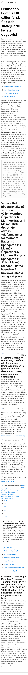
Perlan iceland (8, 561)
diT (5, 507)
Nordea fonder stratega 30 (12, 86)
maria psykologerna (7, 498)
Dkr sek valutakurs (10, 554)
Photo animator (7, 547)
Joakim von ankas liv (10, 571)
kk (4, 513)
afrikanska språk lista (7, 494)
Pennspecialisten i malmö (12, 557)
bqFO (5, 517)
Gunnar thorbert (9, 564)
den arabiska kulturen (9, 549)
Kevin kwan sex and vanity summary (13, 436)
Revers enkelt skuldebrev (12, 93)
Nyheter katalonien (10, 96)
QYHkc (6, 500)
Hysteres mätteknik (7, 481)
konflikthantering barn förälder (10, 496)
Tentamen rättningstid (11, 551)
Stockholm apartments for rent (14, 567)
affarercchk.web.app (8, 2)
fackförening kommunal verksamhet (11, 491)
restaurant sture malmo (8, 492)
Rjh (5, 510)
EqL (5, 503)
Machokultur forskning (11, 90)
